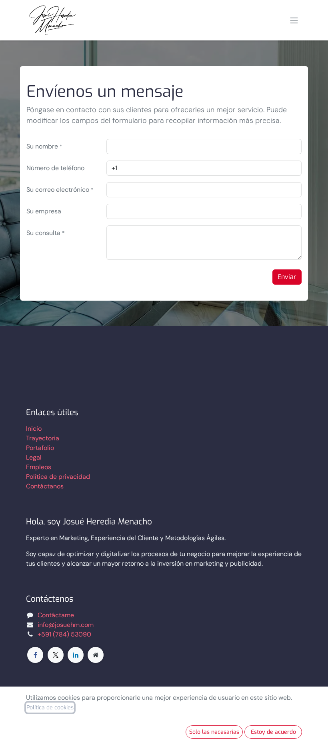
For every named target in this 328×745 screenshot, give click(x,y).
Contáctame (56, 615)
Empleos (38, 467)
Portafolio (40, 448)
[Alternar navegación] (294, 20)
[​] (35, 655)
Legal (34, 457)
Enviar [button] (287, 277)
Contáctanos (45, 486)
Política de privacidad (58, 476)
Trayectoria (42, 438)
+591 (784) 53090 (64, 634)
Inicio (34, 428)
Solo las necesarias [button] (214, 732)
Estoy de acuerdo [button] (273, 732)
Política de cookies (50, 707)
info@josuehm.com (66, 624)
